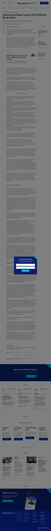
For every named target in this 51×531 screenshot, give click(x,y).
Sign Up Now (25, 270)
